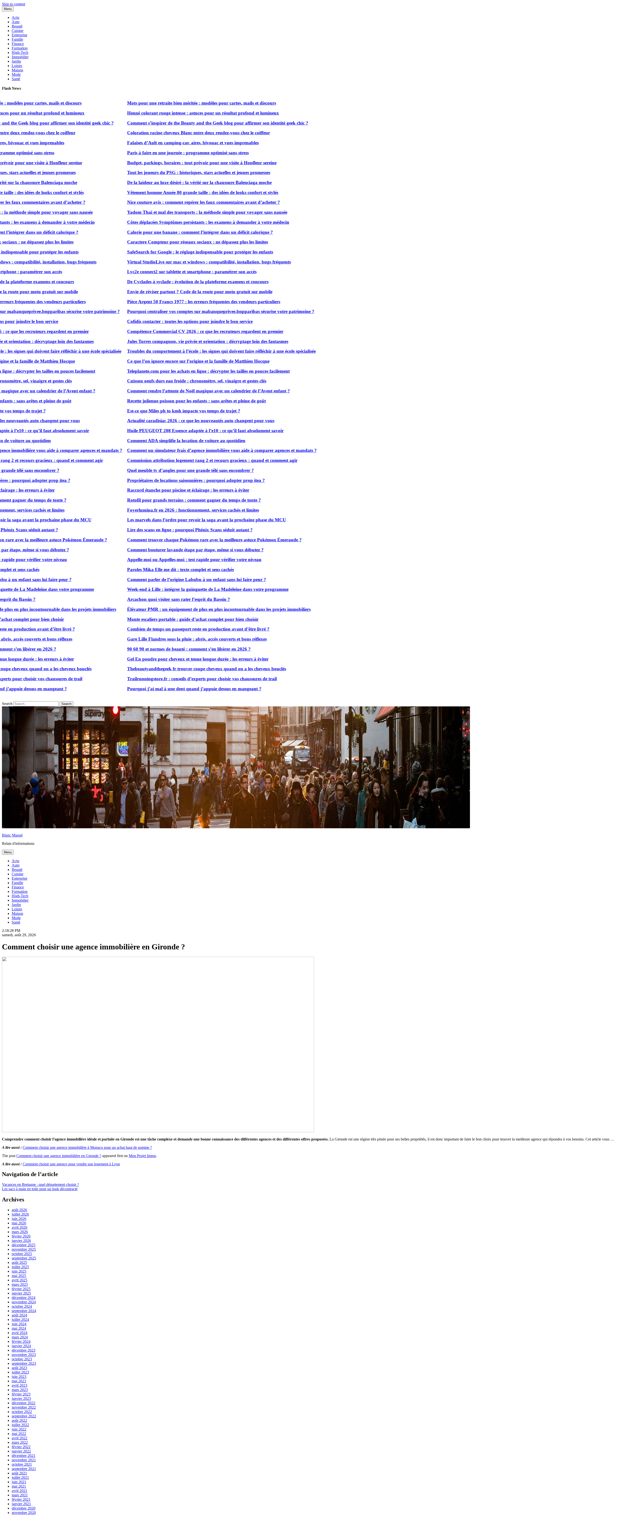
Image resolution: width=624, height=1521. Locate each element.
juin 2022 (19, 1429)
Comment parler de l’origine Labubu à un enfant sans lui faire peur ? (160, 579)
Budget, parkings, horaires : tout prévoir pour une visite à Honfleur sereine (166, 162)
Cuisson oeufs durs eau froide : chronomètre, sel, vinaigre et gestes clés (161, 380)
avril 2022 (19, 1438)
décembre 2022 (23, 1403)
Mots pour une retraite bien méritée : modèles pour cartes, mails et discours (165, 103)
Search (7, 704)
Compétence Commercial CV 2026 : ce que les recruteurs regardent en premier (169, 331)
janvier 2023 (21, 1398)
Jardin (16, 61)
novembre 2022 (24, 1407)
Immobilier (20, 57)
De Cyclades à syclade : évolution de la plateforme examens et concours (162, 281)
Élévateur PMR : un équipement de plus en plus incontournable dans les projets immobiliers (183, 609)
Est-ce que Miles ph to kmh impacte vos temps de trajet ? (148, 410)
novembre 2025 (24, 1249)
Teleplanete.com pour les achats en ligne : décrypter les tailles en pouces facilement (172, 371)
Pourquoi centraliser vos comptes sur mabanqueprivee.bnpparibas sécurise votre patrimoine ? (185, 311)
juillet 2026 (20, 1214)
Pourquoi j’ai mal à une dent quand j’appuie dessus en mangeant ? (158, 688)
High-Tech (20, 52)
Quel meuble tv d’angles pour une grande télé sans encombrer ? (154, 470)
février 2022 (21, 1447)
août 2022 (19, 1420)
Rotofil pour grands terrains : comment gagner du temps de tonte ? (158, 500)
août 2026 (19, 1210)
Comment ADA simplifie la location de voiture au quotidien (150, 440)
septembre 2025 (24, 1258)
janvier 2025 (21, 1293)
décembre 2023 (23, 1350)
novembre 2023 (24, 1355)
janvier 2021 (21, 1504)
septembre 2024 (24, 1311)
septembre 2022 (24, 1416)
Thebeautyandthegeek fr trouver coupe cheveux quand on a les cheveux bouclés (170, 668)
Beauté (17, 26)
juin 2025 (19, 1271)
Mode (16, 74)
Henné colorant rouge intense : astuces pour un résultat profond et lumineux (167, 113)
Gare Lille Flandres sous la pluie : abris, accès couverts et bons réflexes (161, 639)
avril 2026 (19, 1227)
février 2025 (21, 1289)
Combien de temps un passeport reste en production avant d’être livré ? (162, 629)
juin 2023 (19, 1377)
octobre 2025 (22, 1254)
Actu (15, 17)
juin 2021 (19, 1482)
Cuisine (17, 31)
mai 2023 (19, 1381)
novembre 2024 (24, 1302)
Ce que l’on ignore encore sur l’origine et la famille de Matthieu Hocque (162, 361)
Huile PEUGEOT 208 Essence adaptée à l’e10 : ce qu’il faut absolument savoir (169, 430)
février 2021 (21, 1499)
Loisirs (17, 66)
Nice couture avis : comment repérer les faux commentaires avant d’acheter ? (167, 202)
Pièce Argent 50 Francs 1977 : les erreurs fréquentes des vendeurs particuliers (167, 301)
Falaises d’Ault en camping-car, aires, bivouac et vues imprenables (157, 142)
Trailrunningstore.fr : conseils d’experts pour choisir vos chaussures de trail (166, 678)
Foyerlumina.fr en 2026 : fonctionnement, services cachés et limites (157, 510)
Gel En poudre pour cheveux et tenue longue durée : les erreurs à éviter (162, 659)
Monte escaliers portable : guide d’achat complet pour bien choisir (157, 619)
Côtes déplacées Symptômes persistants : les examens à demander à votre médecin (172, 222)
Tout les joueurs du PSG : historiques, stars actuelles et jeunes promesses (162, 172)
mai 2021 (19, 1486)
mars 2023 (20, 1390)
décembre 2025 (23, 1245)
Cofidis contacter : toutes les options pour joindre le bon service (154, 321)
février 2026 (21, 1236)
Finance (18, 44)
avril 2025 (19, 1280)
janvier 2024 (21, 1346)
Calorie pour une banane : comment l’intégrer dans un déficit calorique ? (164, 232)
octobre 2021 (22, 1464)
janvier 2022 (21, 1451)
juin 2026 (19, 1219)
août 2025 (19, 1262)
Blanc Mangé (12, 835)
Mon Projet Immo (142, 1156)
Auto (16, 22)
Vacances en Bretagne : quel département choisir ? (40, 1184)
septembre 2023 (24, 1363)
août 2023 (19, 1368)
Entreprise (19, 35)
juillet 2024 (20, 1319)
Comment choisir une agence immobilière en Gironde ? (58, 1156)
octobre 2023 (22, 1359)
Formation (20, 48)
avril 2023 (19, 1385)
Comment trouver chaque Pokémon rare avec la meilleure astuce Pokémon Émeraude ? (178, 539)
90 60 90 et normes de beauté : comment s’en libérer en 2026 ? (153, 649)
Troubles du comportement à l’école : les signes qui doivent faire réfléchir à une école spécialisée (185, 351)
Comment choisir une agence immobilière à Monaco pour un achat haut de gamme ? (87, 1147)
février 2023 (21, 1394)
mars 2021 (20, 1495)
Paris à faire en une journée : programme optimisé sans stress (152, 152)
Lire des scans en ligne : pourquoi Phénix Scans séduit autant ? (154, 529)
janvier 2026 (21, 1240)
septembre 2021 (24, 1469)
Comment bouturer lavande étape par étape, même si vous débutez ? (159, 549)
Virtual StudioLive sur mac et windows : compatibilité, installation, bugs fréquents (173, 261)
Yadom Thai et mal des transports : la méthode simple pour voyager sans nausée (171, 212)
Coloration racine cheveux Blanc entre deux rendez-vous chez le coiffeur (162, 132)
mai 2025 (19, 1276)
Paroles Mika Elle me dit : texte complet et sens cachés (144, 569)
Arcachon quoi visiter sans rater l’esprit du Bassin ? (142, 599)
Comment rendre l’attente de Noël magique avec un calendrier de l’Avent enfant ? (172, 390)
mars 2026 (20, 1232)
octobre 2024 (22, 1306)
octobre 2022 (22, 1412)
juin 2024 (19, 1324)
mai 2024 (19, 1328)
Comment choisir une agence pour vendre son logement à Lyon (71, 1164)
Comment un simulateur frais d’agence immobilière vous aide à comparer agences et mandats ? (186, 450)
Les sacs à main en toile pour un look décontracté (40, 1189)
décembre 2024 (23, 1298)
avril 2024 (19, 1333)
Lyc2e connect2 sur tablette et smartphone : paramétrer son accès (156, 271)
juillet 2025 (20, 1267)
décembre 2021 (23, 1455)
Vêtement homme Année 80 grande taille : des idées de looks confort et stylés (167, 192)
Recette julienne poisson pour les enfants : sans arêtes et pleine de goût (160, 400)
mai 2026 (19, 1223)
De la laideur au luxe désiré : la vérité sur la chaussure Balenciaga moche (163, 182)
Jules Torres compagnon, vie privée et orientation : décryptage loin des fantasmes (172, 341)
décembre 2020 (23, 1508)
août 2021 (19, 1473)
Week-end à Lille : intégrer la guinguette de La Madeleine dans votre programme (172, 589)
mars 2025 (20, 1284)
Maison (17, 70)
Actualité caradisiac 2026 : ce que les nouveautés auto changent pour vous (165, 420)
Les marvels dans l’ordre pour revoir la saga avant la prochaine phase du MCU (170, 519)
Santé (16, 79)
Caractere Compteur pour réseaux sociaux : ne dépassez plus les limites (161, 241)
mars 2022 (20, 1442)
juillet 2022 (20, 1425)
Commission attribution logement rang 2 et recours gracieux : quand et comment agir (176, 460)
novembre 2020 (24, 1513)
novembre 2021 (24, 1460)
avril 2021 (19, 1491)
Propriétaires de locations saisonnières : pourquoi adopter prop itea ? (160, 480)
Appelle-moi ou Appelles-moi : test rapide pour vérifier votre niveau (158, 559)
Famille (17, 39)
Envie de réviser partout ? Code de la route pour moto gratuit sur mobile (164, 291)
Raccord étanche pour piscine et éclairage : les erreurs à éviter (152, 490)
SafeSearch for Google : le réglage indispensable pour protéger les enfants (164, 251)
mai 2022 (19, 1434)
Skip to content (13, 4)
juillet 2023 (20, 1372)
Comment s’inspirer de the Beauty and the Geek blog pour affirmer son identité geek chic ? (182, 123)
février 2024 (21, 1341)
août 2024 (19, 1315)
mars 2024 (20, 1337)
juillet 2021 (20, 1477)
